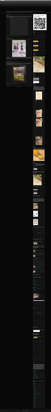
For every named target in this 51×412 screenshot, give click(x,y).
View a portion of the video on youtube (36, 196)
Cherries (7, 15)
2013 (34, 402)
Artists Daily (34, 373)
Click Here (10, 58)
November (35, 391)
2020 (34, 388)
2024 (34, 385)
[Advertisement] (35, 304)
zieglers (34, 281)
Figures (20, 12)
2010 (34, 404)
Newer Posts (7, 85)
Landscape (23, 12)
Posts (34, 168)
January (35, 398)
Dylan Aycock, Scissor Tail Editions (36, 285)
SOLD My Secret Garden (36, 259)
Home (7, 12)
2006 (34, 407)
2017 (34, 399)
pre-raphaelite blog (34, 378)
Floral (15, 12)
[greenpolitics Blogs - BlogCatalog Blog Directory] (37, 288)
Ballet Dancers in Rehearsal (36, 393)
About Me (13, 12)
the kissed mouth (34, 374)
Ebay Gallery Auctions (24, 64)
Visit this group (35, 331)
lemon (34, 147)
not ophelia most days (35, 372)
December (35, 390)
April (34, 396)
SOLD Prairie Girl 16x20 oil (36, 268)
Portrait (18, 12)
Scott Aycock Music (34, 280)
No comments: (14, 59)
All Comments (35, 169)
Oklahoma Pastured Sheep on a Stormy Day (12, 62)
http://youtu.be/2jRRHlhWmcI (35, 239)
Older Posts (30, 85)
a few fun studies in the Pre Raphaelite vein (39, 250)
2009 (34, 405)
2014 (34, 401)
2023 (34, 386)
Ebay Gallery (10, 12)
